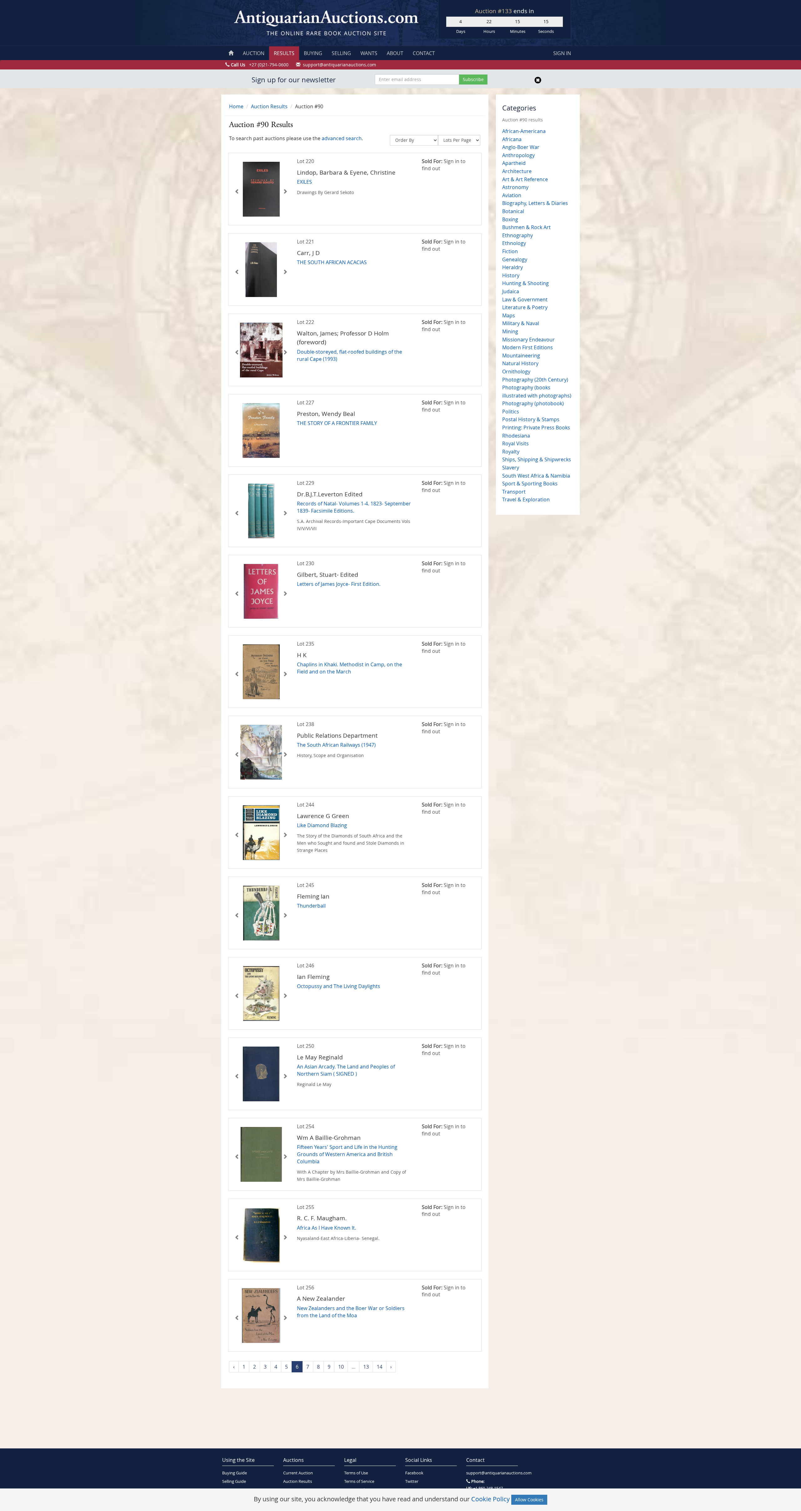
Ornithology (516, 371)
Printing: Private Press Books (536, 427)
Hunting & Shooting (525, 283)
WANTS (368, 53)
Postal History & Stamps (530, 419)
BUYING (313, 53)
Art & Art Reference (525, 179)
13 (366, 1366)
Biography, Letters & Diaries (535, 203)
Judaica (510, 291)
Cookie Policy (490, 1499)
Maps (508, 315)
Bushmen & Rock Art (526, 227)
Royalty (510, 451)
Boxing (510, 219)
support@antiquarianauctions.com (492, 1473)
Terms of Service (359, 1481)
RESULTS (284, 53)
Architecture (517, 171)
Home (236, 106)
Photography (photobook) (533, 403)
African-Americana (524, 131)
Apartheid (514, 163)
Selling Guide (234, 1481)
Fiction (510, 251)
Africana (512, 139)
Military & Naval (520, 323)
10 (341, 1366)
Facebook (414, 1473)
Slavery (510, 467)
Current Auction (298, 1473)
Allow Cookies (529, 1500)
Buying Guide (234, 1473)
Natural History (520, 363)
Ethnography (517, 235)
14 (379, 1366)
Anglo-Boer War (520, 147)
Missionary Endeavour (528, 339)
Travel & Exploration (526, 499)
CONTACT (424, 53)
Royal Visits (515, 443)
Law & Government (525, 299)
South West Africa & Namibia (536, 475)
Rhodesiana (516, 435)
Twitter (411, 1481)
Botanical (513, 211)
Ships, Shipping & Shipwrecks (536, 459)
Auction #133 (494, 11)
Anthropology (518, 155)
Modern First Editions (527, 347)
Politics (510, 411)
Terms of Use (356, 1473)
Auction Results (269, 106)
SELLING (341, 53)
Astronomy (515, 187)
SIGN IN (562, 53)
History (510, 275)
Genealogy (514, 259)
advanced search (342, 138)
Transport (514, 491)
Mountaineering (521, 355)
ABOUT (395, 53)
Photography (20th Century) (535, 379)
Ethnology (514, 243)
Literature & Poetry (525, 307)
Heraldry (512, 267)
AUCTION (253, 53)
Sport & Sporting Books (530, 483)
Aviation (511, 195)
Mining (510, 331)
